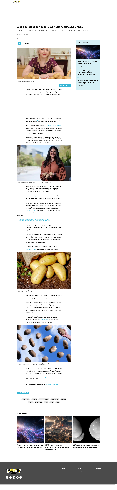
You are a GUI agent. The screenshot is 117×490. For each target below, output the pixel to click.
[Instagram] (10, 477)
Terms (79, 473)
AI (71, 1)
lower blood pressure (31, 249)
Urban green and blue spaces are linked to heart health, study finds (34, 220)
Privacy (80, 471)
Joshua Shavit (80, 66)
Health (55, 1)
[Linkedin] (14, 477)
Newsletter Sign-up (100, 471)
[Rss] (21, 477)
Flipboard (98, 473)
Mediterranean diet (43, 319)
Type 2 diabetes (36, 138)
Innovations (42, 1)
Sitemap (63, 475)
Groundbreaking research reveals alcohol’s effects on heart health (34, 219)
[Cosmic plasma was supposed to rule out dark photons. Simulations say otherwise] (30, 429)
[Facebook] (7, 477)
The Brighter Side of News (48, 377)
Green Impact (61, 1)
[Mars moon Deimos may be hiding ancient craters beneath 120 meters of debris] (86, 429)
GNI (82, 1)
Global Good (49, 1)
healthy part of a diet (30, 210)
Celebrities (76, 1)
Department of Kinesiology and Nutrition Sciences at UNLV (39, 120)
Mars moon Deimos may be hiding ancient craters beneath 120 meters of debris (88, 82)
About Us (63, 471)
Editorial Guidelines (65, 476)
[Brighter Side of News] (16, 2)
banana (40, 305)
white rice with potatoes (35, 196)
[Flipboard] (17, 477)
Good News (28, 1)
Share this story (64, 85)
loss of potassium (51, 241)
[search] (103, 2)
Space (67, 1)
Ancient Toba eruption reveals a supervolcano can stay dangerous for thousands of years (87, 72)
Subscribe (86, 1)
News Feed (63, 473)
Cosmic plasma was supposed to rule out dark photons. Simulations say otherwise (87, 63)
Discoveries (35, 1)
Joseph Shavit (80, 85)
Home (23, 1)
